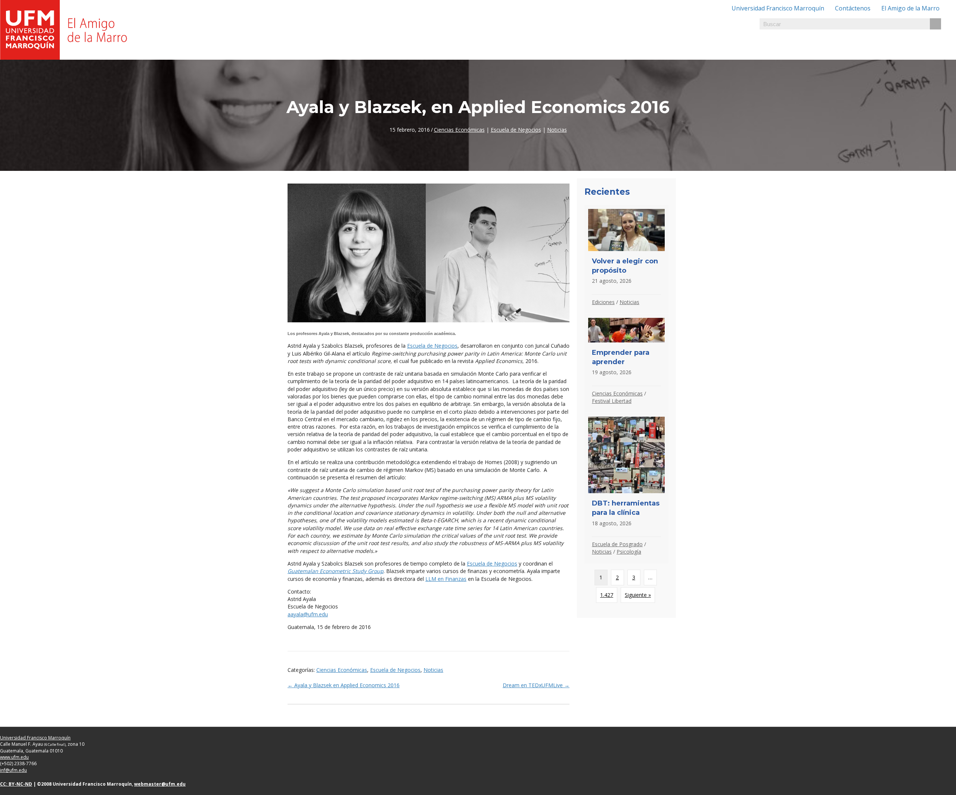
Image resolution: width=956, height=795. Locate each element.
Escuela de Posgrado (617, 544)
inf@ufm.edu (13, 770)
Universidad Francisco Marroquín (778, 8)
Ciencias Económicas (459, 129)
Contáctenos (852, 8)
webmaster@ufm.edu (160, 784)
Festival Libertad (611, 400)
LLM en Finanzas (445, 578)
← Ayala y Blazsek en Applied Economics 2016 (344, 685)
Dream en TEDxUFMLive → (536, 685)
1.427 (606, 594)
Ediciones (603, 302)
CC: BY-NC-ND (16, 784)
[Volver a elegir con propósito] (626, 259)
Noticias (557, 129)
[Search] (935, 23)
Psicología (629, 551)
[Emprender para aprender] (626, 363)
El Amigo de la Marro (910, 8)
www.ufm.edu (14, 757)
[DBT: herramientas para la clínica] (626, 488)
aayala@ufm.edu (308, 614)
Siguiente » (638, 594)
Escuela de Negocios (516, 129)
